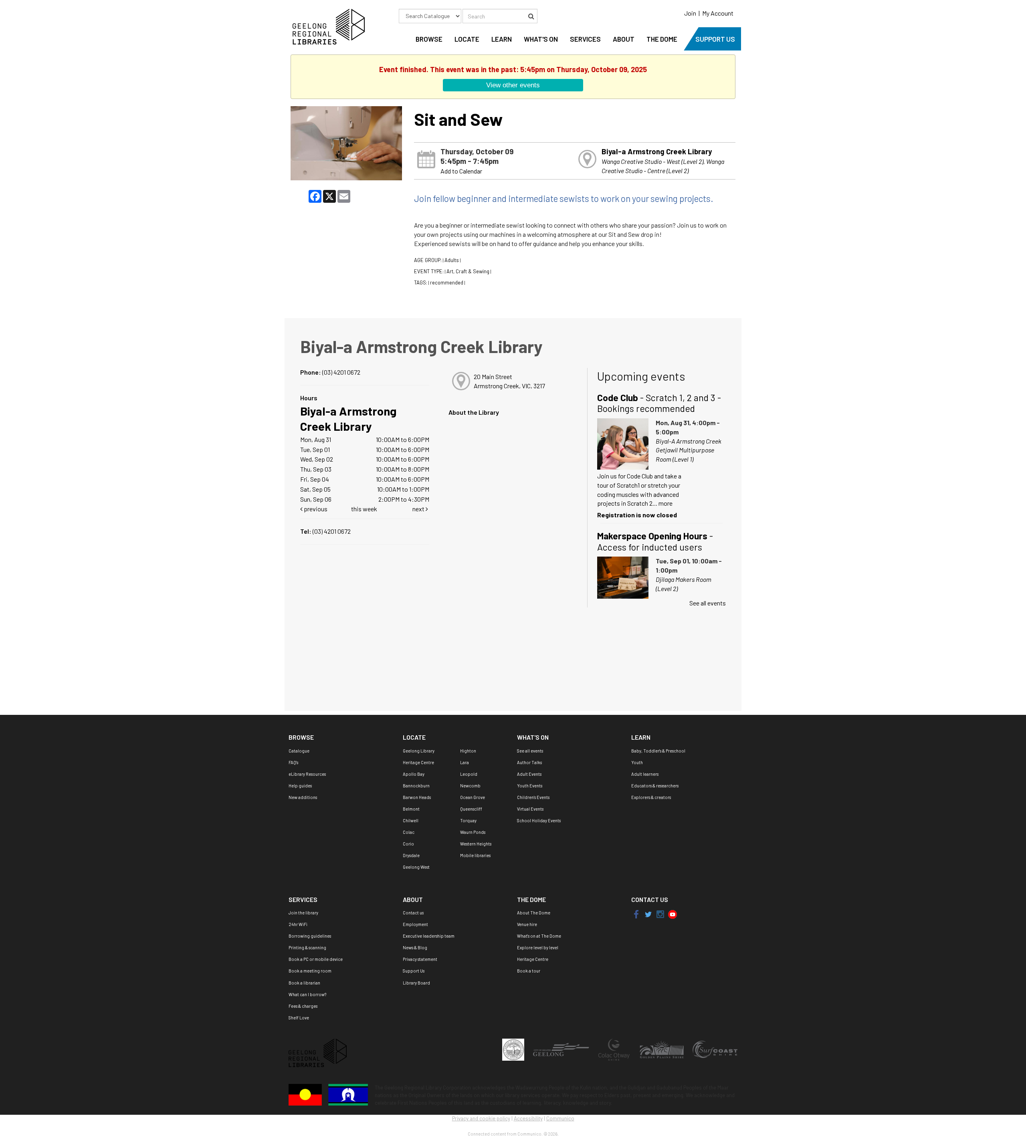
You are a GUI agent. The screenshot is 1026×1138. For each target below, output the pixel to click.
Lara (464, 762)
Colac (408, 832)
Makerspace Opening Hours (655, 541)
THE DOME (661, 39)
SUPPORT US (715, 39)
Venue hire (527, 924)
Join (690, 13)
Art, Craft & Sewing (467, 271)
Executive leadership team (428, 935)
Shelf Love (299, 1017)
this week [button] (364, 509)
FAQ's (293, 762)
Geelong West (416, 867)
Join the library (303, 912)
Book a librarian (304, 982)
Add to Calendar (461, 171)
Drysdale (411, 855)
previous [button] (315, 509)
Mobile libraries (475, 855)
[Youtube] (672, 914)
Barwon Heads (417, 797)
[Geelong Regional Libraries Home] (327, 26)
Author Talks (529, 762)
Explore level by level (537, 947)
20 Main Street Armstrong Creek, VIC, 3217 (509, 381)
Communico (560, 1118)
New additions (303, 797)
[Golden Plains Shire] (662, 1049)
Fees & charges (303, 1006)
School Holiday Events (539, 820)
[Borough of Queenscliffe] (513, 1049)
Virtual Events (530, 808)
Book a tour (528, 970)
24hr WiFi (298, 924)
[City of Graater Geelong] (561, 1049)
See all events (707, 603)
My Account (717, 13)
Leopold (468, 774)
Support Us (413, 970)
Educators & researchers (655, 785)
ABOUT (623, 39)
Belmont (411, 808)
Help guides (300, 785)
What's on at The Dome (539, 935)
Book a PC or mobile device (316, 959)
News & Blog (415, 947)
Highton (468, 750)
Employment (415, 924)
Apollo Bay (413, 774)
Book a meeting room (310, 970)
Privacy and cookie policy (481, 1118)
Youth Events (529, 785)
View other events (513, 85)
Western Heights (475, 843)
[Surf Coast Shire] (715, 1049)
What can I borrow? (307, 994)
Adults (451, 260)
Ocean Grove (472, 797)
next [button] (419, 509)
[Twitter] (647, 914)
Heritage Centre (418, 762)
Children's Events (533, 797)
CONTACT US (649, 899)
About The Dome (533, 912)
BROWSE (429, 39)
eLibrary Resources (307, 774)
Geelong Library (418, 750)
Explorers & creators (651, 797)
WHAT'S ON (541, 39)
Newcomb (470, 785)
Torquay (468, 820)
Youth (637, 762)
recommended (446, 282)
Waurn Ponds (472, 832)
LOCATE (466, 39)
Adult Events (529, 774)
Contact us (413, 912)
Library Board (416, 982)
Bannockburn (416, 785)
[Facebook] (636, 914)
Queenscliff (471, 808)
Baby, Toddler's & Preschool (658, 750)
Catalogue (299, 750)
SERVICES (585, 39)
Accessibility (528, 1118)
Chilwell (410, 820)
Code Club (659, 403)
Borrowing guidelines (310, 935)
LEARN (501, 39)
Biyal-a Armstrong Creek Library (657, 151)
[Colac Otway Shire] (614, 1049)
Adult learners (644, 774)
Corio (408, 843)
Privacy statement (420, 959)
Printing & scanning (307, 947)
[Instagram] (660, 914)
